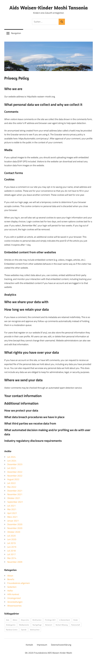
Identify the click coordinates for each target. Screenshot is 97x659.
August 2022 (13, 479)
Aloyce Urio (25, 620)
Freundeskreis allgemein (18, 583)
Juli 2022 (11, 483)
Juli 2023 (11, 468)
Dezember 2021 (14, 490)
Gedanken (11, 587)
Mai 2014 (11, 558)
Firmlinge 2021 (50, 620)
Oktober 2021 (13, 498)
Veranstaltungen (14, 602)
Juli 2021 (11, 505)
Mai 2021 (11, 509)
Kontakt (29, 644)
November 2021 (14, 494)
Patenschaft (75, 625)
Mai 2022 (11, 487)
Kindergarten (10, 625)
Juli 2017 (11, 554)
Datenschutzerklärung (61, 644)
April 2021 (12, 513)
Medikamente (24, 625)
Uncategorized (14, 598)
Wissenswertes (14, 605)
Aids (7, 620)
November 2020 (14, 528)
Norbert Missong (62, 625)
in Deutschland (64, 620)
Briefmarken (37, 620)
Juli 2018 (11, 550)
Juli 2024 (11, 457)
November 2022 (14, 475)
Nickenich (48, 625)
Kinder (75, 620)
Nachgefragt (37, 625)
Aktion (10, 575)
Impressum (42, 644)
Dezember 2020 (14, 524)
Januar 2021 (13, 520)
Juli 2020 (11, 535)
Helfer (10, 590)
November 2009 (14, 562)
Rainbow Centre (11, 629)
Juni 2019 (11, 547)
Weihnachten (35, 629)
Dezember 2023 (14, 464)
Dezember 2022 (14, 472)
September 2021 (15, 502)
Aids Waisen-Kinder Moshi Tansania (48, 7)
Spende (23, 629)
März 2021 (12, 517)
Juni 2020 (11, 539)
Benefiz (10, 579)
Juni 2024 (11, 460)
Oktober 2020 (13, 532)
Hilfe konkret (13, 594)
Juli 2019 (11, 543)
